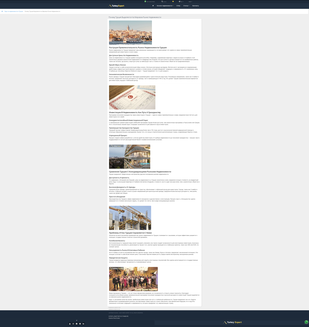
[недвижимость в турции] (153, 5)
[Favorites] (173, 1)
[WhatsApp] (306, 322)
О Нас (178, 6)
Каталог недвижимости (165, 6)
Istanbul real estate (114, 318)
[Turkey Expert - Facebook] (76, 323)
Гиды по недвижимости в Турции (14, 11)
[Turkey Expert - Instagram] (73, 323)
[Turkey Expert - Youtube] (69, 323)
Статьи (185, 6)
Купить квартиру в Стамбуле (118, 316)
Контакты (195, 6)
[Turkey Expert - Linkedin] (83, 323)
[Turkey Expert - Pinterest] (80, 323)
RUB (189, 1)
